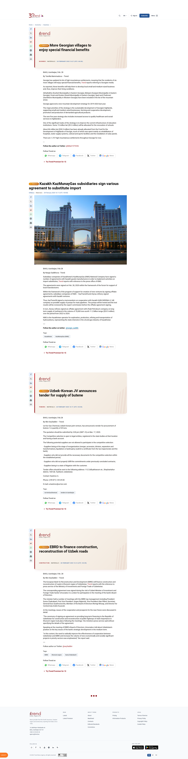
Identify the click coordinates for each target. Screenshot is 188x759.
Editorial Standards (93, 724)
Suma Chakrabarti (70, 655)
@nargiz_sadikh (72, 328)
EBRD (46, 655)
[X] (40, 747)
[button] (31, 29)
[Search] (120, 16)
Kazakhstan (48, 336)
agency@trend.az (34, 734)
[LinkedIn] (53, 747)
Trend (83, 83)
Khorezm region (57, 655)
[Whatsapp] (31, 747)
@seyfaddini (67, 646)
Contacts (90, 721)
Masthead (91, 718)
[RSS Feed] (57, 747)
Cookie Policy (141, 724)
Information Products (119, 718)
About (89, 715)
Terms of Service (142, 715)
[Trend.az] (36, 15)
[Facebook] (36, 747)
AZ (153, 755)
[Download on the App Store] (138, 747)
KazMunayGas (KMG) (62, 336)
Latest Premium (68, 718)
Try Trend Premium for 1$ (56, 162)
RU (156, 755)
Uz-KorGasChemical (51, 492)
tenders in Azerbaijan (67, 492)
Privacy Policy (141, 718)
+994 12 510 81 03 (35, 732)
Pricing (115, 715)
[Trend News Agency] (35, 714)
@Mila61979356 (72, 146)
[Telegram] (49, 747)
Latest (65, 715)
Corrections (91, 727)
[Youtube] (44, 747)
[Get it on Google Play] (151, 747)
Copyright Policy (142, 721)
